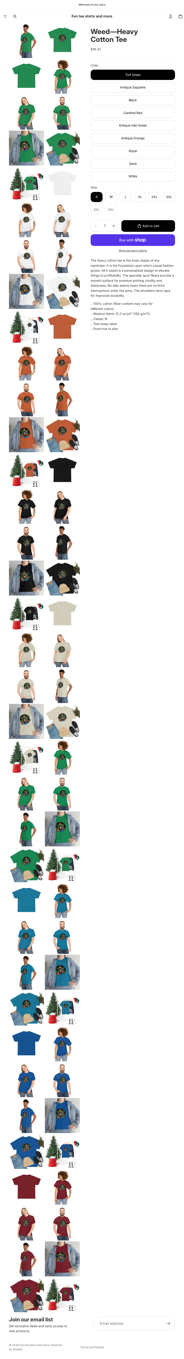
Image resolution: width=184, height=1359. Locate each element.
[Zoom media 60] (62, 1079)
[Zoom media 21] (26, 398)
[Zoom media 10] (62, 183)
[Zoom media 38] (62, 685)
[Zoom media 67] (26, 1223)
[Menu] (5, 16)
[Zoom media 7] (26, 148)
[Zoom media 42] (62, 757)
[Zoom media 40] (62, 721)
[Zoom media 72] (62, 1294)
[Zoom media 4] (62, 76)
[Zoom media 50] (62, 900)
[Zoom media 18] (62, 327)
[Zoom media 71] (26, 1294)
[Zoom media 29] (26, 542)
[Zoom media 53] (26, 972)
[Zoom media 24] (62, 434)
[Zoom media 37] (26, 685)
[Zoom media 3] (26, 76)
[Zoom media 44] (62, 793)
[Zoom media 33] (26, 613)
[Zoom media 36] (62, 649)
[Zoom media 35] (26, 649)
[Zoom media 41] (26, 757)
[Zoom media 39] (26, 721)
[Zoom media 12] (62, 219)
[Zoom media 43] (26, 793)
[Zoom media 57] (26, 1043)
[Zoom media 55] (26, 1008)
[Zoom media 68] (62, 1223)
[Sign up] (168, 1323)
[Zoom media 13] (26, 255)
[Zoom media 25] (26, 470)
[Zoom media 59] (26, 1079)
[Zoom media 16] (62, 291)
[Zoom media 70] (62, 1258)
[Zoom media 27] (26, 506)
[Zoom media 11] (26, 219)
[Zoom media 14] (62, 255)
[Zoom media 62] (62, 1115)
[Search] (15, 16)
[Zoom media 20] (62, 363)
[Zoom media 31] (26, 578)
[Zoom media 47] (26, 864)
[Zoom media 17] (26, 327)
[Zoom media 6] (62, 112)
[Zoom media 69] (26, 1258)
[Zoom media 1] (26, 40)
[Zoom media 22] (62, 398)
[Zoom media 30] (62, 542)
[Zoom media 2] (62, 40)
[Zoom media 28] (62, 506)
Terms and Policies (92, 1347)
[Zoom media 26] (62, 470)
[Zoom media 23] (26, 434)
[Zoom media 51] (26, 936)
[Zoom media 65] (26, 1187)
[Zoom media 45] (26, 828)
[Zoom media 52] (62, 936)
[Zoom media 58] (62, 1043)
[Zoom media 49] (26, 900)
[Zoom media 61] (26, 1115)
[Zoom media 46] (62, 828)
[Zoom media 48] (62, 864)
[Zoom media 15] (26, 291)
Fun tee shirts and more (34, 1345)
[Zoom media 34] (62, 613)
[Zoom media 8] (62, 148)
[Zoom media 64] (62, 1151)
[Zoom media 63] (26, 1151)
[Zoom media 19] (26, 363)
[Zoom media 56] (62, 1008)
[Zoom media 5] (26, 112)
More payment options (133, 250)
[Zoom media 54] (62, 972)
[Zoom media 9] (26, 183)
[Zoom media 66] (62, 1187)
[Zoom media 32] (62, 578)
